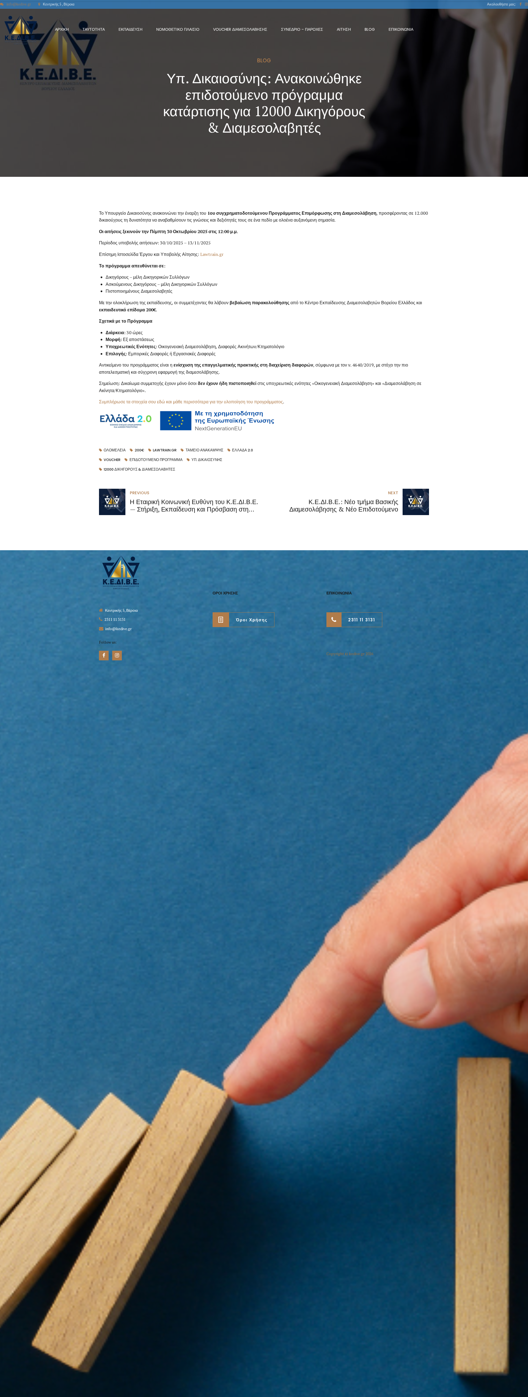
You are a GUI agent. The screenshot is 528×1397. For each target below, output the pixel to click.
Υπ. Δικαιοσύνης (206, 459)
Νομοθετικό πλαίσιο (177, 29)
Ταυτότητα (93, 29)
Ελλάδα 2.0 (242, 450)
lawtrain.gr (165, 450)
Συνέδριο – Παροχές (302, 29)
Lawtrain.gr (212, 254)
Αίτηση (344, 29)
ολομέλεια (115, 450)
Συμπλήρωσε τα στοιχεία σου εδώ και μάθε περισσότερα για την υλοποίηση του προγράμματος (191, 402)
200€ (139, 450)
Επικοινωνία (401, 29)
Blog (370, 29)
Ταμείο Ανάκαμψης (204, 450)
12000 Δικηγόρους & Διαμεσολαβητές (139, 469)
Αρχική (62, 29)
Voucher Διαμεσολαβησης (240, 29)
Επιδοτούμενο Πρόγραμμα (156, 459)
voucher (112, 459)
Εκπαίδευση (130, 29)
